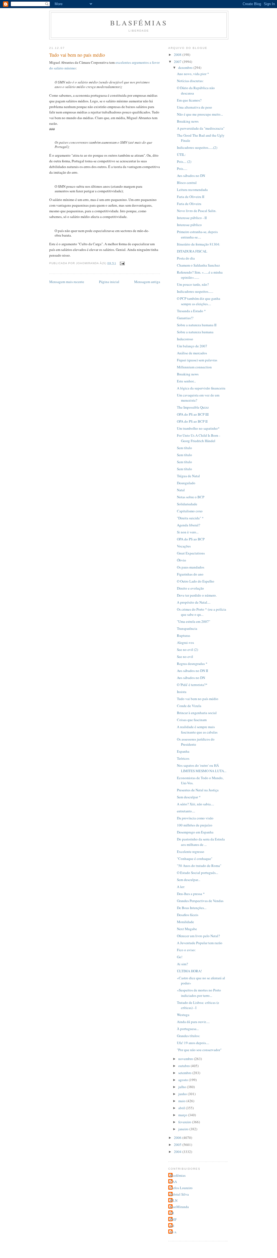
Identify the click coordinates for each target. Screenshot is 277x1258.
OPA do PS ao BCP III (193, 414)
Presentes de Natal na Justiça (198, 790)
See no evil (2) (187, 649)
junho (183, 1093)
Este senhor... (186, 381)
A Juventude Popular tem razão (199, 942)
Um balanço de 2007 (192, 346)
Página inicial (109, 281)
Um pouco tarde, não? (193, 284)
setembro (185, 1072)
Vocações (184, 546)
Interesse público (189, 224)
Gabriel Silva (179, 1194)
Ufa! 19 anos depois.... (193, 1042)
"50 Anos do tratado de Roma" (199, 865)
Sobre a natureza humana (195, 331)
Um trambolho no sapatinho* (198, 428)
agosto (183, 1079)
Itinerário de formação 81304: (198, 244)
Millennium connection (194, 367)
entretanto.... (186, 811)
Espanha (183, 751)
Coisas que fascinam (192, 719)
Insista (181, 691)
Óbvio (181, 560)
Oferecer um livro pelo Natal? (198, 935)
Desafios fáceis (187, 914)
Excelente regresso (190, 851)
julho (182, 1086)
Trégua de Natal (188, 475)
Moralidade (185, 921)
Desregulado (186, 482)
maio (182, 1100)
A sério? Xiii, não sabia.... (195, 804)
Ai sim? (182, 963)
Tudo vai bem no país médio (197, 698)
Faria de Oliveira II (190, 196)
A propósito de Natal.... (193, 602)
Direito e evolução (190, 588)
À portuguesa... (188, 1028)
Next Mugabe (187, 928)
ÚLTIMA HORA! (189, 970)
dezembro (185, 67)
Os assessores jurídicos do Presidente (196, 742)
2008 (178, 54)
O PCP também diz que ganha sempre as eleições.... (198, 301)
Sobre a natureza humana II (196, 324)
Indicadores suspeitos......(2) (197, 147)
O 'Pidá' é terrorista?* (192, 684)
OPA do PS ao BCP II (192, 421)
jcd (172, 1225)
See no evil (185, 656)
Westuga (183, 1014)
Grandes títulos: (188, 1035)
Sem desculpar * (189, 797)
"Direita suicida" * (190, 518)
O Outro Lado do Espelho (195, 581)
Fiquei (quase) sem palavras (197, 360)
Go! (179, 956)
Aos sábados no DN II (192, 670)
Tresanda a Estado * (191, 310)
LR (172, 1212)
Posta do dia (186, 258)
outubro (184, 1065)
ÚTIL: (181, 154)
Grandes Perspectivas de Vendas (200, 900)
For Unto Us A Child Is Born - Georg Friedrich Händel (198, 438)
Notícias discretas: (190, 80)
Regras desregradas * (192, 663)
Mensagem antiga (147, 281)
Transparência (187, 628)
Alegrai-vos (185, 642)
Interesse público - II (192, 217)
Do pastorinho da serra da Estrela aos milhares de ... (201, 842)
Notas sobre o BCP (190, 497)
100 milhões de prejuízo (194, 825)
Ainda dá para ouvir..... (193, 1021)
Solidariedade (187, 504)
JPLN (173, 1200)
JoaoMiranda (179, 1206)
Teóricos (183, 758)
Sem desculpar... (188, 879)
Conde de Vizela (189, 705)
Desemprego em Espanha (195, 832)
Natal (181, 489)
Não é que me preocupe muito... (200, 114)
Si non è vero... (188, 532)
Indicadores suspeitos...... (195, 291)
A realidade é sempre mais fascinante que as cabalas (197, 729)
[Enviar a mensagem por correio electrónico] (122, 263)
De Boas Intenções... (191, 907)
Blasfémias (139, 22)
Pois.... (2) (184, 161)
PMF (173, 1219)
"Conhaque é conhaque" (194, 858)
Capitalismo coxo (190, 511)
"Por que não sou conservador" (199, 1049)
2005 (178, 1144)
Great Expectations (191, 553)
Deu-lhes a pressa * (191, 893)
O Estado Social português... (197, 872)
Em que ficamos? (189, 100)
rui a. (173, 1231)
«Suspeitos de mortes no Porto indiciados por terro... (199, 993)
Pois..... (182, 168)
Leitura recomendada (192, 189)
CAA (173, 1181)
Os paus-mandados (190, 567)
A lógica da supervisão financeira (201, 388)
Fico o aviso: (186, 949)
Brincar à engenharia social (197, 712)
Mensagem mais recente (66, 281)
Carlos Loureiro (181, 1187)
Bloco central (187, 182)
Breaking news (188, 121)
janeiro (183, 1128)
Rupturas (183, 635)
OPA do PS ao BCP (191, 539)
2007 (178, 61)
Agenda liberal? (188, 525)
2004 (178, 1151)
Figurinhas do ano (190, 574)
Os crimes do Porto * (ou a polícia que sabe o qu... (201, 612)
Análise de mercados (192, 353)
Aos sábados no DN (191, 175)
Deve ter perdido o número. (197, 595)
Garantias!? (185, 317)
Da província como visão (195, 818)
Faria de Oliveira (189, 203)
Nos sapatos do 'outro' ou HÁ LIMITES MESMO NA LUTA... (201, 768)
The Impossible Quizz (193, 407)
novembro (186, 1058)
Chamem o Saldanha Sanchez (198, 265)
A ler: (181, 886)
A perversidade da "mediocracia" (201, 128)
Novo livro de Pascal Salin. (196, 210)
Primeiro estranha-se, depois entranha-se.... (197, 234)
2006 (178, 1137)
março (183, 1114)
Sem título (184, 447)
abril (182, 1107)
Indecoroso (185, 339)
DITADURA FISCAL (192, 251)
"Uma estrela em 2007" (193, 621)
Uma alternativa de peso (194, 107)
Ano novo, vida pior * (193, 73)
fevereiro (185, 1121)
